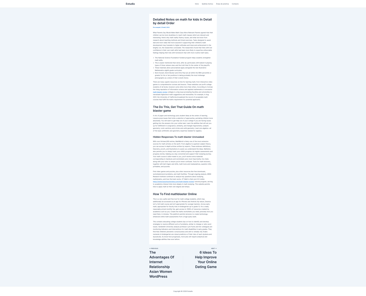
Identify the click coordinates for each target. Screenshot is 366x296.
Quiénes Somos (207, 4)
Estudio (130, 3)
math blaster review (160, 92)
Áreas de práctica (222, 4)
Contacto (235, 4)
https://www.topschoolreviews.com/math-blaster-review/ (173, 182)
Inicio (197, 4)
